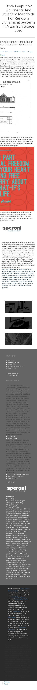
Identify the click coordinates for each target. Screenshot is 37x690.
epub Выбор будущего (18, 597)
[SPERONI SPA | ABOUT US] (18, 307)
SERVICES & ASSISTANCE (16, 366)
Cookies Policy (13, 374)
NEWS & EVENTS (13, 362)
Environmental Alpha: (21, 599)
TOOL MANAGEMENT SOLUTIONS (18, 474)
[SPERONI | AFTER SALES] (18, 339)
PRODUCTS (11, 364)
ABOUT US (11, 360)
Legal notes (12, 376)
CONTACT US (12, 368)
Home (6, 684)
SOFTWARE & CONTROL (15, 476)
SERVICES (11, 482)
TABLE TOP (11, 436)
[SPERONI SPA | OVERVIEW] (18, 323)
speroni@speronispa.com (14, 509)
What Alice (11, 617)
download (16, 611)
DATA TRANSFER (13, 478)
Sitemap (6, 682)
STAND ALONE (12, 438)
